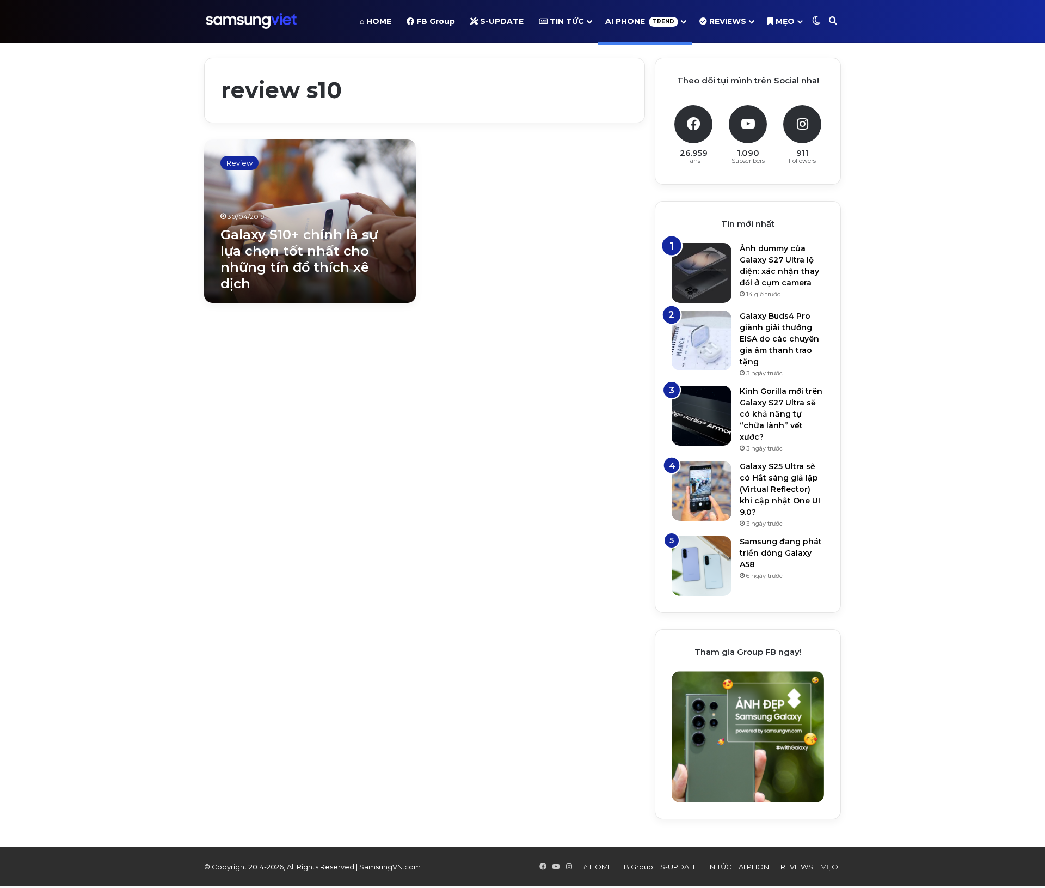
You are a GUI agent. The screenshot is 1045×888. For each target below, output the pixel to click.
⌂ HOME (375, 21)
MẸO (784, 21)
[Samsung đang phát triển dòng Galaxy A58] (702, 566)
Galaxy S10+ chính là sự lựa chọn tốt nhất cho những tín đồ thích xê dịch (299, 259)
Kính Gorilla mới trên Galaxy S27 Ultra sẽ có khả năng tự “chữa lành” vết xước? (781, 414)
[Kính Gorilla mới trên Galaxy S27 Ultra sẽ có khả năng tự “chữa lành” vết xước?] (702, 416)
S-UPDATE (501, 21)
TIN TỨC (566, 21)
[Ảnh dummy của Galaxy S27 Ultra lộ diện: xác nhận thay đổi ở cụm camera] (702, 273)
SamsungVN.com (390, 866)
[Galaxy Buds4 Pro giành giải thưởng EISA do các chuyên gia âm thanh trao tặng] (702, 340)
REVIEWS (726, 21)
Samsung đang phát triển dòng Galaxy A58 (781, 553)
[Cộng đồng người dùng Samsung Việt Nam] (251, 21)
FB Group (434, 21)
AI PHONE (639, 21)
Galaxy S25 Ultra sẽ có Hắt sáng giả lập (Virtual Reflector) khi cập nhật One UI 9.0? (780, 489)
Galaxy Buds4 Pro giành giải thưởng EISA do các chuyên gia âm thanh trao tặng (779, 339)
